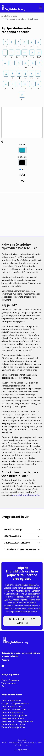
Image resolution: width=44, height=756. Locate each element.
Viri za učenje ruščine (11, 700)
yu (6, 88)
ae (26, 67)
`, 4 (5, 46)
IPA (3, 686)
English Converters (10, 680)
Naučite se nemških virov (12, 718)
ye (22, 99)
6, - (17, 57)
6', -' (25, 57)
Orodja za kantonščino (17, 542)
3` (31, 46)
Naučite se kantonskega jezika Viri (17, 721)
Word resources (8, 683)
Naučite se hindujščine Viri (13, 709)
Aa (23, 169)
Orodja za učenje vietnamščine (15, 703)
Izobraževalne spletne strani (20, 549)
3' (38, 46)
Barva (22, 144)
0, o (32, 57)
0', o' (39, 57)
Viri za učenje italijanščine (13, 727)
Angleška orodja (9, 16)
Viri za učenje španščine (12, 712)
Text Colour (22, 157)
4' (5, 57)
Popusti (5, 660)
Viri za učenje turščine (11, 706)
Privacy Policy (29, 742)
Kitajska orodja (12, 536)
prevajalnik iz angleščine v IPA (25, 495)
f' (5, 67)
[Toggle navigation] (40, 7)
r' (31, 88)
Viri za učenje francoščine (13, 724)
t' (19, 88)
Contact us (25, 745)
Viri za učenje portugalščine (14, 715)
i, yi (31, 78)
